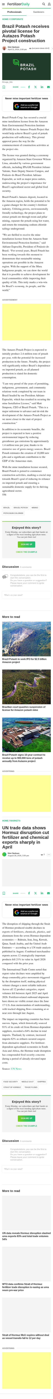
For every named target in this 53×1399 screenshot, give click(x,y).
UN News (16, 1068)
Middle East (28, 1082)
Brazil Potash (21, 508)
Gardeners (38, 12)
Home (5, 19)
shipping (41, 1082)
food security (10, 1082)
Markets (15, 821)
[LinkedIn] (42, 87)
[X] (35, 87)
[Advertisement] (26, 322)
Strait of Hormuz (12, 1087)
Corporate (16, 19)
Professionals (14, 12)
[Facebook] (29, 87)
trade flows (31, 1087)
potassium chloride (13, 513)
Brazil (6, 508)
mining (35, 508)
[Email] (48, 87)
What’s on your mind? (13, 595)
